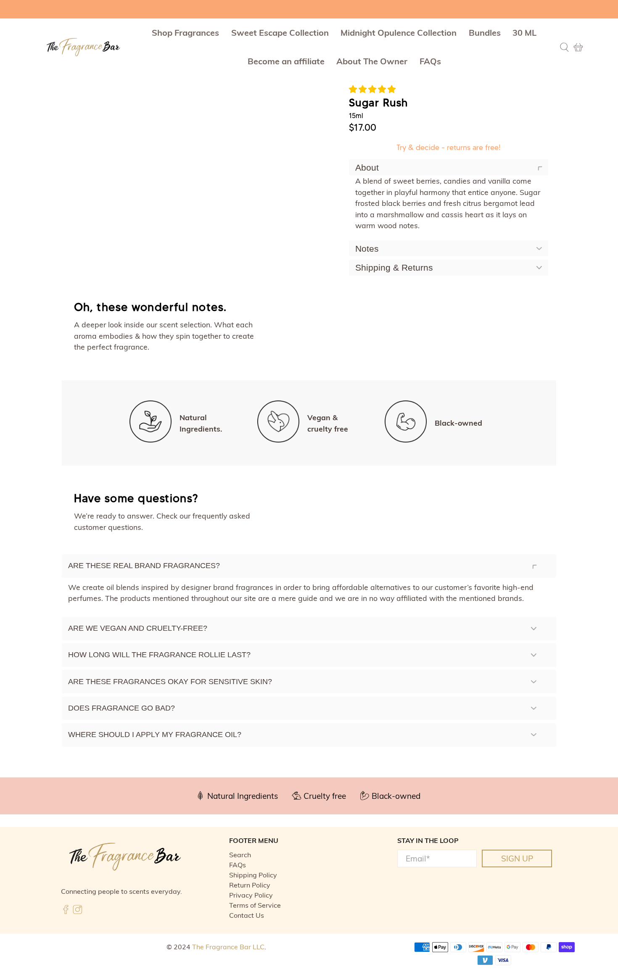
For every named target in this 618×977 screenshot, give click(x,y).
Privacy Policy (251, 895)
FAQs (430, 61)
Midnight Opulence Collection (399, 32)
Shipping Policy (253, 875)
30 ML (524, 32)
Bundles (485, 32)
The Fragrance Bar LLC (228, 947)
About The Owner (371, 61)
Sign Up (517, 858)
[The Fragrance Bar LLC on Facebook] (66, 912)
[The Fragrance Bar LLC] (83, 47)
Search (240, 855)
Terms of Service (255, 905)
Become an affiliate (286, 61)
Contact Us (246, 915)
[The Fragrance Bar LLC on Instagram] (77, 912)
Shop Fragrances (185, 32)
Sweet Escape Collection (280, 32)
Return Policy (249, 885)
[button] (372, 89)
